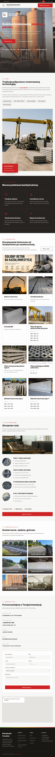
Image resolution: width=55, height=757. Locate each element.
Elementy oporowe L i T (22, 741)
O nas (31, 735)
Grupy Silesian (24, 87)
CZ (46, 1)
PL (43, 1)
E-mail (6, 660)
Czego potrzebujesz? (10, 667)
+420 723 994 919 (41, 49)
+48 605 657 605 (25, 49)
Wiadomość (8, 674)
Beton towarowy (21, 735)
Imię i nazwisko (8, 654)
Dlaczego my (33, 738)
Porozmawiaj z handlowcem (25, 41)
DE (51, 1)
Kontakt (32, 743)
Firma (29, 654)
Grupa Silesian (18, 754)
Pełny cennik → (47, 248)
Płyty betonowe (21, 738)
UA (48, 1)
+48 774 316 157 (10, 49)
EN (40, 1)
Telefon (30, 660)
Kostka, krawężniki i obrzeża (22, 745)
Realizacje (32, 740)
